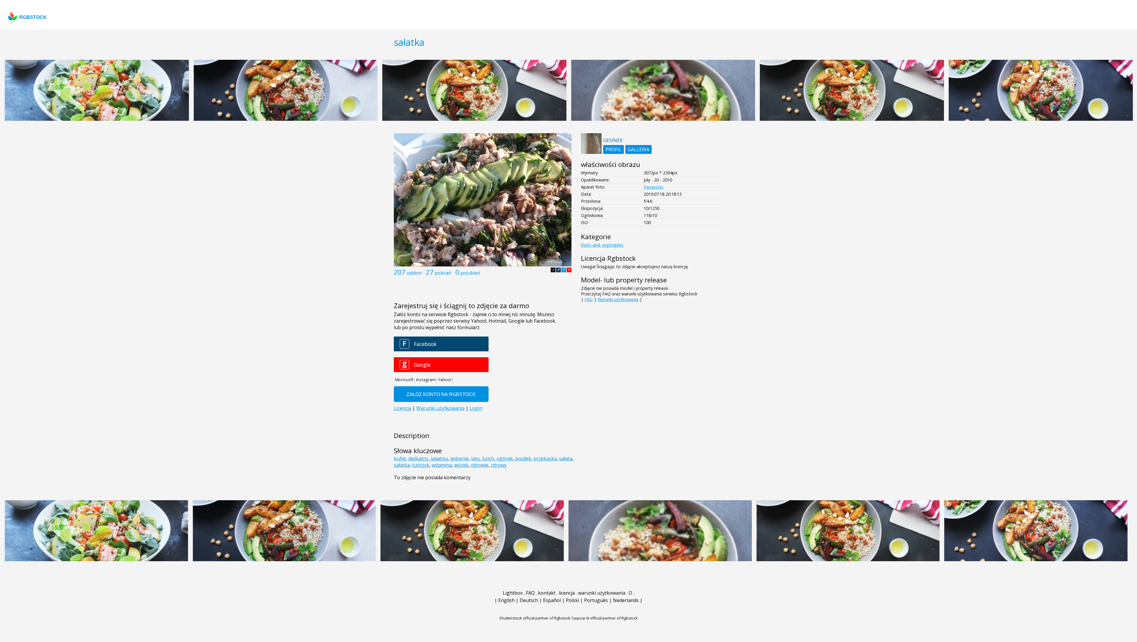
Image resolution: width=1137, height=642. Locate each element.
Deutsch (529, 600)
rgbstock (33, 17)
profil (614, 149)
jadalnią (439, 458)
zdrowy (499, 465)
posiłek (523, 458)
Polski (572, 600)
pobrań (443, 273)
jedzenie (459, 458)
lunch (488, 458)
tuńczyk (420, 465)
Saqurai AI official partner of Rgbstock (604, 618)
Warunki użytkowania (618, 299)
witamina (442, 465)
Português (596, 600)
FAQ (588, 299)
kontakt (546, 593)
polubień (470, 273)
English (506, 600)
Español (552, 600)
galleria (638, 149)
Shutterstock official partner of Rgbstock (535, 618)
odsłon (414, 273)
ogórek (505, 458)
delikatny (418, 458)
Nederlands (626, 600)
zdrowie (479, 465)
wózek (461, 465)
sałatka (402, 465)
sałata (565, 458)
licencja (567, 593)
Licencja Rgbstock (608, 258)
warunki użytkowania (601, 593)
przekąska (545, 458)
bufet (400, 458)
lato (475, 458)
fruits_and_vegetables (602, 245)
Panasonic (654, 187)
